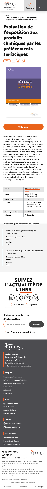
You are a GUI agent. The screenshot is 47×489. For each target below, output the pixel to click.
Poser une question (13, 423)
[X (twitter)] (19, 297)
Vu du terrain (29, 215)
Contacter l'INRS (13, 427)
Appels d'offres (9, 410)
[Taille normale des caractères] (23, 61)
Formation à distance (11, 441)
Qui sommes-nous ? (11, 403)
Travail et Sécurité (10, 437)
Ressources (7, 393)
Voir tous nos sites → (11, 444)
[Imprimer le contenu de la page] (18, 61)
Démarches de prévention (13, 383)
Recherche (30, 8)
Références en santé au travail (32, 190)
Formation (7, 386)
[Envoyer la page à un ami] (13, 61)
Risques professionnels (12, 377)
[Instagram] (35, 297)
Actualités (7, 390)
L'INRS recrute (9, 406)
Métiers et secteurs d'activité (14, 380)
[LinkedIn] (11, 298)
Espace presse (9, 413)
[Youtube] (27, 297)
